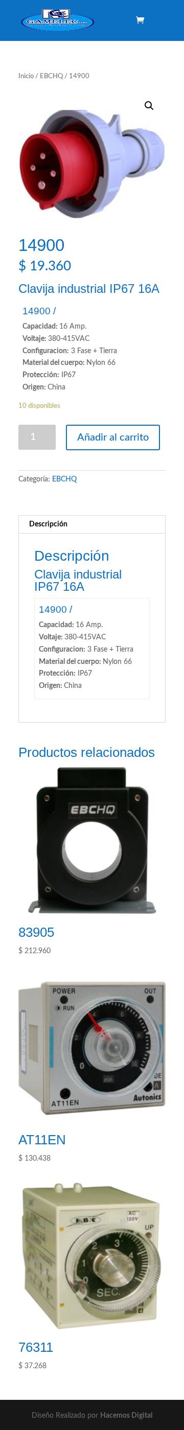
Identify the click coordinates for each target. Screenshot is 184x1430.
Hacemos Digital (126, 1415)
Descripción (48, 524)
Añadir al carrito (113, 437)
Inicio (26, 76)
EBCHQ (51, 76)
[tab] (92, 525)
